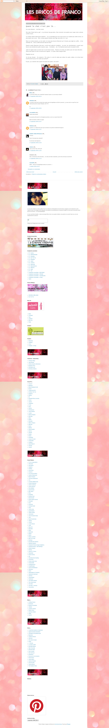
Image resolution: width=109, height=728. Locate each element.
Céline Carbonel (32, 484)
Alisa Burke (31, 465)
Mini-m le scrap (32, 538)
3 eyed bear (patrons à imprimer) (36, 630)
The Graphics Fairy (33, 665)
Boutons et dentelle (33, 605)
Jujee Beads (31, 362)
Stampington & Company (34, 572)
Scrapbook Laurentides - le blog (35, 277)
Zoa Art (30, 615)
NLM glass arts (32, 367)
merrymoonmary (58, 724)
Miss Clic (30, 320)
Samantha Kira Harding (34, 557)
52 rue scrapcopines (33, 462)
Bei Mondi (31, 603)
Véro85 (30, 447)
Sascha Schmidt (32, 661)
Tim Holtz (31, 583)
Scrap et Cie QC (32, 439)
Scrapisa (30, 442)
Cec (29, 480)
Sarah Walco (31, 659)
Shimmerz (31, 569)
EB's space (31, 491)
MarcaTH (31, 527)
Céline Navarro (32, 486)
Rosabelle (31, 437)
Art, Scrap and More (33, 473)
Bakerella (31, 635)
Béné (30, 313)
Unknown (32, 100)
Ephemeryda (31, 497)
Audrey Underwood (33, 475)
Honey (30, 400)
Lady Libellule (32, 411)
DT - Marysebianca (33, 266)
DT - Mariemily (32, 264)
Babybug (30, 385)
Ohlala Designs (32, 548)
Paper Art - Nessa (32, 551)
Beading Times (32, 365)
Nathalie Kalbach (32, 543)
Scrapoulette (31, 562)
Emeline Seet (31, 496)
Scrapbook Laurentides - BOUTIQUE (36, 272)
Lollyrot (30, 522)
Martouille (31, 532)
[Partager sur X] (44, 84)
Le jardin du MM (32, 644)
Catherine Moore (32, 636)
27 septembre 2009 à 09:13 (35, 96)
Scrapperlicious (32, 564)
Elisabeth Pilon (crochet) (34, 398)
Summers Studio (32, 611)
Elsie (30, 493)
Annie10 (30, 383)
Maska (30, 533)
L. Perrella (31, 643)
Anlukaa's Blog (32, 360)
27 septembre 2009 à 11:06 (35, 150)
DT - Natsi (31, 269)
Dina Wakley (31, 488)
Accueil (54, 172)
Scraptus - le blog (32, 345)
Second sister (31, 662)
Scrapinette (31, 440)
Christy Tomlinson (32, 483)
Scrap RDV (31, 559)
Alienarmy (31, 463)
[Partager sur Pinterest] (47, 84)
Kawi (30, 406)
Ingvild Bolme (31, 510)
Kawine (30, 408)
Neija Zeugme (32, 429)
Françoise (31, 504)
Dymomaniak (31, 489)
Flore (30, 502)
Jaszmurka (31, 514)
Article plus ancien (79, 172)
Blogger (68, 724)
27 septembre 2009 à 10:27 (35, 129)
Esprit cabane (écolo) (33, 499)
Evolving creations (33, 368)
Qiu (29, 556)
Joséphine (31, 403)
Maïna (30, 535)
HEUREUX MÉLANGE (33, 295)
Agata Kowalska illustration (34, 631)
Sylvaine (30, 575)
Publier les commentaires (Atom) (39, 174)
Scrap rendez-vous (33, 561)
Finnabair (31, 501)
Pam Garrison (32, 652)
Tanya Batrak (31, 577)
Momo (30, 426)
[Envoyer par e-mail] (41, 84)
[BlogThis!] (43, 84)
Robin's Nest (31, 610)
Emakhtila (31, 494)
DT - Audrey (31, 253)
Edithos (30, 395)
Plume (30, 435)
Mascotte (30, 416)
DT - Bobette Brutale (33, 254)
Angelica (30, 467)
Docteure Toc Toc (32, 392)
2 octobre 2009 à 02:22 (35, 166)
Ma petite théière (32, 646)
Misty (31, 92)
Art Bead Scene (32, 602)
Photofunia (31, 654)
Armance (30, 471)
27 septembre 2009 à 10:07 (35, 121)
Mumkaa (30, 540)
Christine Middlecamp (33, 481)
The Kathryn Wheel (33, 580)
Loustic (30, 413)
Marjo (30, 530)
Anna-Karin (31, 470)
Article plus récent (30, 172)
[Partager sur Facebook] (46, 84)
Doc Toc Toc (31, 296)
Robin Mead (31, 657)
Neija (30, 322)
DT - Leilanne (31, 262)
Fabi (29, 317)
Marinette (31, 528)
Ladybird (30, 318)
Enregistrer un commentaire (34, 169)
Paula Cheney (32, 554)
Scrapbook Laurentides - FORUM (36, 274)
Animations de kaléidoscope (35, 633)
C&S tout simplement (33, 478)
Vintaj (30, 613)
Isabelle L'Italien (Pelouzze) (36, 133)
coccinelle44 (32, 112)
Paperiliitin (31, 553)
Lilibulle (30, 607)
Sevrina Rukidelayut (33, 567)
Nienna (30, 431)
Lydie (30, 525)
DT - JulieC (31, 261)
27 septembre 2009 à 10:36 (35, 142)
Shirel (30, 570)
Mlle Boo (30, 424)
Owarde (30, 432)
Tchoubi (30, 445)
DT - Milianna (31, 267)
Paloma (30, 549)
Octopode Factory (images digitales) (36, 545)
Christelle (31, 315)
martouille (32, 162)
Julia (30, 517)
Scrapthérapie (32, 566)
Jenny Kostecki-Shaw (33, 515)
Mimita (30, 419)
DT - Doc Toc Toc (32, 257)
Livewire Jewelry (32, 608)
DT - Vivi (30, 270)
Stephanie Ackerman (33, 574)
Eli (29, 396)
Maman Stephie (32, 414)
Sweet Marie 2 (32, 443)
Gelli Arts (30, 638)
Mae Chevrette (32, 648)
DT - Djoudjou (32, 256)
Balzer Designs (32, 476)
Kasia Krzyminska (32, 519)
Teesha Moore (32, 664)
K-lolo (30, 405)
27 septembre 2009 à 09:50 (35, 108)
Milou (30, 418)
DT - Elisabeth (32, 259)
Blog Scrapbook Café (33, 387)
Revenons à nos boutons (34, 656)
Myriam (30, 427)
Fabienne (32, 125)
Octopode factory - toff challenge (36, 546)
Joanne (31, 147)
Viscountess (31, 587)
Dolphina (31, 393)
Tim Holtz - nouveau (33, 585)
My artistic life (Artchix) (33, 541)
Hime (30, 507)
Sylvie (30, 279)
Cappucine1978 (32, 390)
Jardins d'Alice (32, 512)
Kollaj (30, 641)
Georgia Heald (32, 506)
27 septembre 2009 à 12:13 (35, 158)
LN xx (30, 344)
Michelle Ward (32, 649)
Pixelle (30, 434)
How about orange (33, 639)
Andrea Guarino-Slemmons (34, 364)
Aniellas (30, 468)
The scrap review (32, 582)
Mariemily (31, 340)
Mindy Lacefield (32, 536)
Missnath (30, 421)
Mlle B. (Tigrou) (32, 422)
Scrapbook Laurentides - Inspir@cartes (37, 275)
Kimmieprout (31, 409)
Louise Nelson (32, 523)
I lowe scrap (31, 509)
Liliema (30, 520)
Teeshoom (31, 579)
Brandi (30, 388)
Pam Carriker (31, 651)
